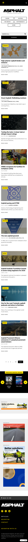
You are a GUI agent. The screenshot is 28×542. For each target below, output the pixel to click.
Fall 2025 (19, 386)
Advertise (5, 519)
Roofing (5, 116)
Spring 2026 (9, 387)
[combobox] (14, 37)
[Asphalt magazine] (14, 11)
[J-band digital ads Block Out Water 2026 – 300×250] (14, 432)
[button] (2, 382)
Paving (5, 187)
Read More (4, 74)
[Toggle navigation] (2, 2)
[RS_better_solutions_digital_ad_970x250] (14, 406)
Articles (4, 516)
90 (16, 362)
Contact (4, 522)
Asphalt (5, 45)
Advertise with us (9, 528)
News (4, 253)
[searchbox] (14, 37)
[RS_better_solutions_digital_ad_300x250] (14, 455)
